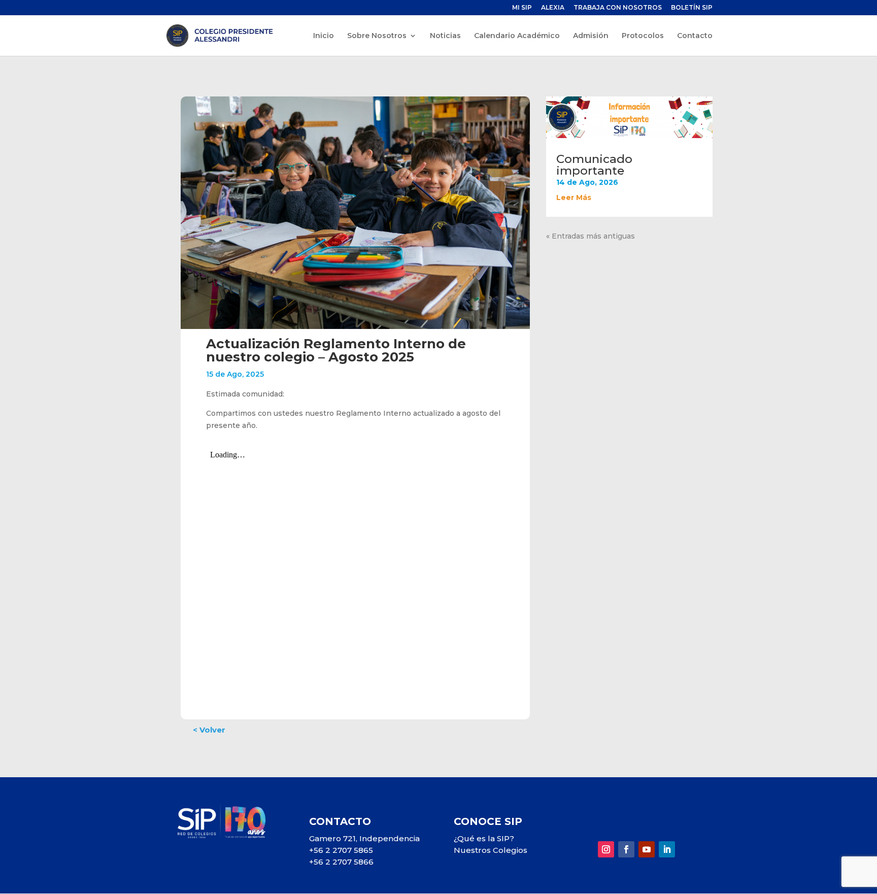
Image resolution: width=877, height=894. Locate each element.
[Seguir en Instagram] (606, 849)
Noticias (445, 36)
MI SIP (522, 8)
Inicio (323, 36)
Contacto (695, 36)
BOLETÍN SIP (692, 8)
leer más (573, 197)
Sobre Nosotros (377, 36)
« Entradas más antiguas (590, 236)
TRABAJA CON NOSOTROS (618, 8)
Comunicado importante (594, 165)
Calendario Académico (517, 36)
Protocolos (643, 36)
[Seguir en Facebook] (626, 849)
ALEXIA (552, 8)
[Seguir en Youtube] (646, 849)
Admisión (591, 36)
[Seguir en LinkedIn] (667, 849)
